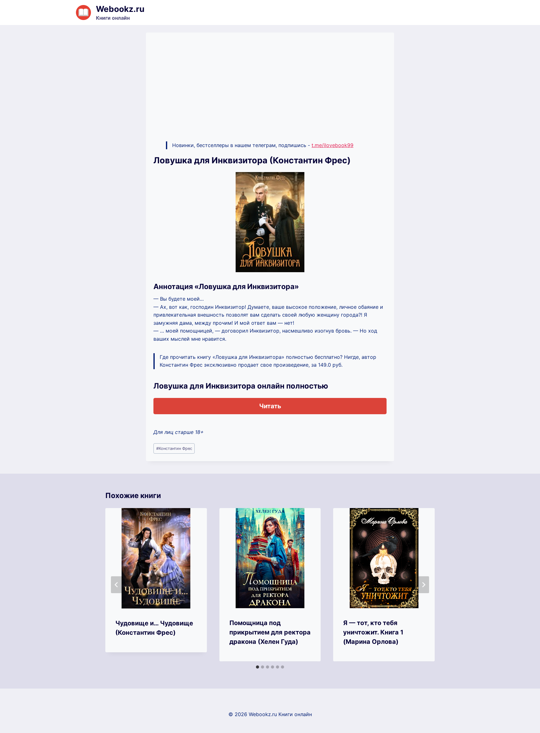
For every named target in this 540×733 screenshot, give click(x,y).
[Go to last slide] (116, 584)
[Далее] (423, 584)
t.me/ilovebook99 (332, 145)
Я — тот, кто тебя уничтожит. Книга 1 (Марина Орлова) (373, 632)
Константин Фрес (174, 448)
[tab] (257, 667)
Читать (270, 406)
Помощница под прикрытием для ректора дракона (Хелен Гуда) (270, 632)
